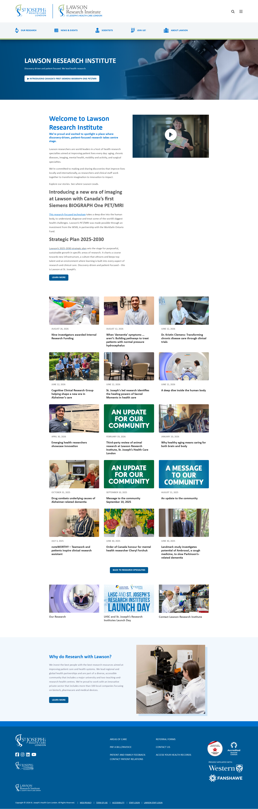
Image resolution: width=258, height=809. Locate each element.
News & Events (69, 30)
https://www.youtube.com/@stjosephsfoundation (34, 777)
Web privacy (86, 803)
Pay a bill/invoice (121, 747)
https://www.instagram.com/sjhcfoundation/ (23, 777)
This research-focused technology (67, 214)
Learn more (59, 277)
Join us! (141, 30)
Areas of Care (118, 739)
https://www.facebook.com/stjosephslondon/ (17, 754)
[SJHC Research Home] (80, 11)
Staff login (134, 803)
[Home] (31, 11)
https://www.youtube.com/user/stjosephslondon (34, 754)
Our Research (28, 30)
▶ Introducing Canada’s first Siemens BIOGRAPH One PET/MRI (61, 79)
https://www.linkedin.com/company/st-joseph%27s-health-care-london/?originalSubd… (28, 754)
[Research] (49, 788)
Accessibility (118, 803)
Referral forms (165, 739)
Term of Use (102, 803)
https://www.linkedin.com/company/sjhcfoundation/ (28, 777)
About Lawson (179, 30)
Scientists (107, 30)
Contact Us (163, 747)
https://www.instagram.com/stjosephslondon (23, 754)
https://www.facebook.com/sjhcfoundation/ (17, 777)
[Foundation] (49, 766)
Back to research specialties (129, 570)
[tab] (241, 11)
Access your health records (173, 755)
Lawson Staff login (153, 803)
